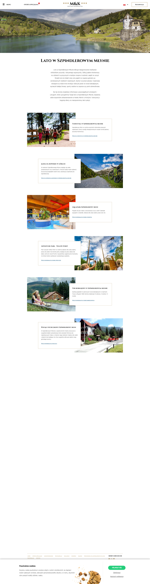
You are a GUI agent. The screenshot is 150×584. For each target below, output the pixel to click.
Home (29, 556)
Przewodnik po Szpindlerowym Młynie (94, 556)
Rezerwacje (139, 5)
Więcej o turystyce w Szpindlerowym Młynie (84, 136)
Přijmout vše (117, 568)
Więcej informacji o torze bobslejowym (83, 300)
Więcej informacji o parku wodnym (82, 217)
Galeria (80, 556)
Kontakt (38, 558)
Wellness (66, 556)
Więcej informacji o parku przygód (51, 260)
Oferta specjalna (31, 5)
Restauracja (58, 556)
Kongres (73, 556)
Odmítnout (116, 573)
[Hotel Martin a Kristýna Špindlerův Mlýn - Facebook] (109, 559)
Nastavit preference (116, 576)
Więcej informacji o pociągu (49, 343)
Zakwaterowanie (48, 556)
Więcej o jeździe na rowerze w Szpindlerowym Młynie (56, 178)
